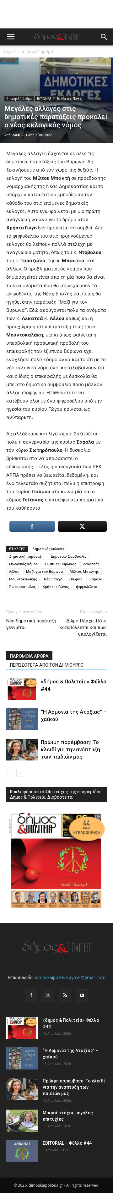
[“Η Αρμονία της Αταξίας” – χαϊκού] (22, 719)
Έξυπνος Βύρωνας (60, 563)
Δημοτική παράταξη (26, 556)
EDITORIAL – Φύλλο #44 (67, 1143)
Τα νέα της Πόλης (69, 98)
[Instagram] (48, 995)
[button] (11, 36)
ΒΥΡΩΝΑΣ (44, 98)
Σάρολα (95, 579)
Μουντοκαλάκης (23, 579)
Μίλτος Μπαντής (84, 571)
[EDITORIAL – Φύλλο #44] (22, 1151)
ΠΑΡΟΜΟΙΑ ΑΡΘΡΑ (29, 656)
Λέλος (14, 571)
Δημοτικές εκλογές (48, 548)
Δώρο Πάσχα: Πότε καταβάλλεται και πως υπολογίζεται (83, 627)
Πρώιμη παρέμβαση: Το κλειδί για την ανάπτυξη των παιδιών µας (70, 749)
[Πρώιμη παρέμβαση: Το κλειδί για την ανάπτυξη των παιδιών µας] (22, 749)
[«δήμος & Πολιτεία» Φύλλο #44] (22, 689)
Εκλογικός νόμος (23, 563)
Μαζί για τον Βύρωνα (44, 571)
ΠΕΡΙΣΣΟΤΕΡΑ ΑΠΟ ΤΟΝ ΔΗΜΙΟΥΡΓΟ (46, 665)
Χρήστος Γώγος (56, 586)
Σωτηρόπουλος (22, 586)
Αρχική (9, 51)
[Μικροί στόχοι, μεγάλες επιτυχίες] (22, 1121)
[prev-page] (10, 773)
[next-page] (20, 773)
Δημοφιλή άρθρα (37, 51)
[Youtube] (82, 995)
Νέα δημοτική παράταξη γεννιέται (31, 624)
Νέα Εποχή (53, 579)
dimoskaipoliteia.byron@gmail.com (70, 977)
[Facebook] (31, 995)
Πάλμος (75, 579)
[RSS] (65, 995)
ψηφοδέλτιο (86, 586)
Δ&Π (16, 134)
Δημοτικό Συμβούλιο (69, 556)
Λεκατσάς (91, 563)
